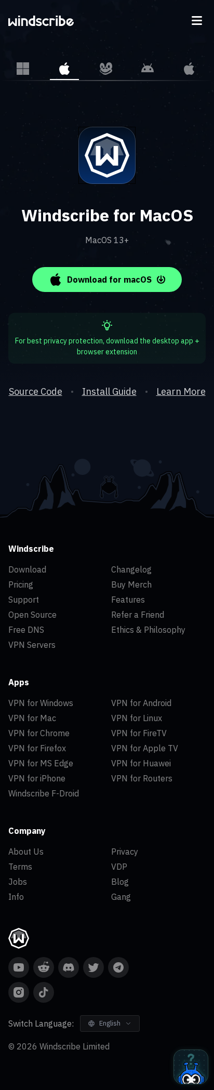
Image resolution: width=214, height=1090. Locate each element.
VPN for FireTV (139, 733)
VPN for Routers (141, 778)
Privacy (124, 851)
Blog (120, 881)
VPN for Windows (40, 703)
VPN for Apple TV (144, 748)
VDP (119, 866)
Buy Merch (131, 584)
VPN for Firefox (37, 748)
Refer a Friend (137, 614)
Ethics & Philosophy (148, 629)
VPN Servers (32, 645)
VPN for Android (141, 703)
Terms (20, 866)
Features (128, 599)
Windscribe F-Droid (43, 793)
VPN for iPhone (36, 778)
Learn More (181, 391)
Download (27, 569)
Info (16, 897)
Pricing (20, 584)
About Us (26, 851)
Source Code (35, 391)
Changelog (131, 569)
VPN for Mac (32, 718)
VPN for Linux (136, 718)
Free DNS (26, 629)
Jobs (17, 881)
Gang (121, 897)
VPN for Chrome (39, 733)
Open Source (32, 614)
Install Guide (109, 391)
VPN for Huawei (141, 763)
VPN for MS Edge (40, 763)
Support (23, 599)
